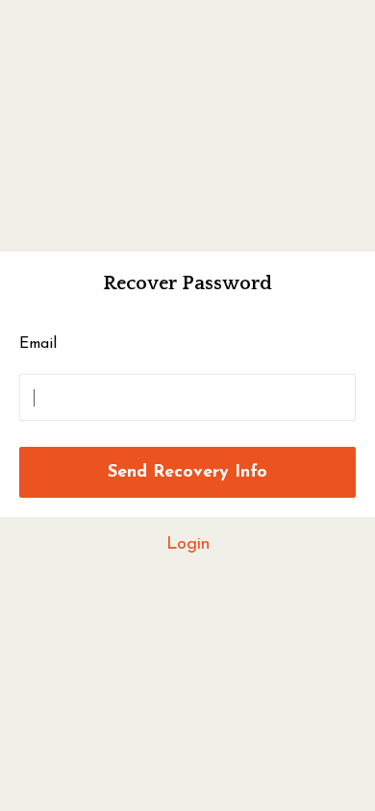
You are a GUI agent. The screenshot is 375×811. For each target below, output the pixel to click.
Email (38, 344)
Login (188, 544)
